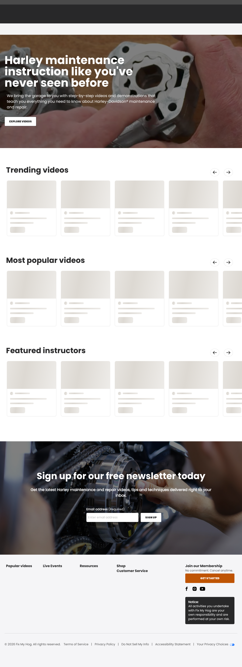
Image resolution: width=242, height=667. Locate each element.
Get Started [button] (210, 578)
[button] (214, 172)
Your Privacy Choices (212, 644)
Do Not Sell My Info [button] (135, 644)
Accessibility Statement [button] (173, 644)
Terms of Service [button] (76, 644)
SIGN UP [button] (151, 517)
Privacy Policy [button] (105, 644)
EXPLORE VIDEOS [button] (20, 121)
